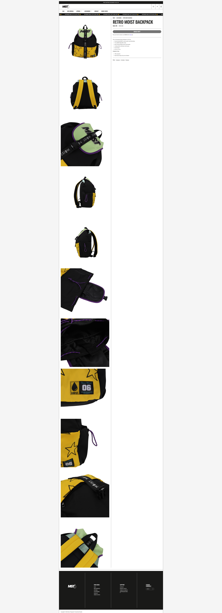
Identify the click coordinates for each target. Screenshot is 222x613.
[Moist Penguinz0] (65, 6)
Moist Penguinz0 (71, 611)
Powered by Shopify (78, 611)
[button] (153, 6)
